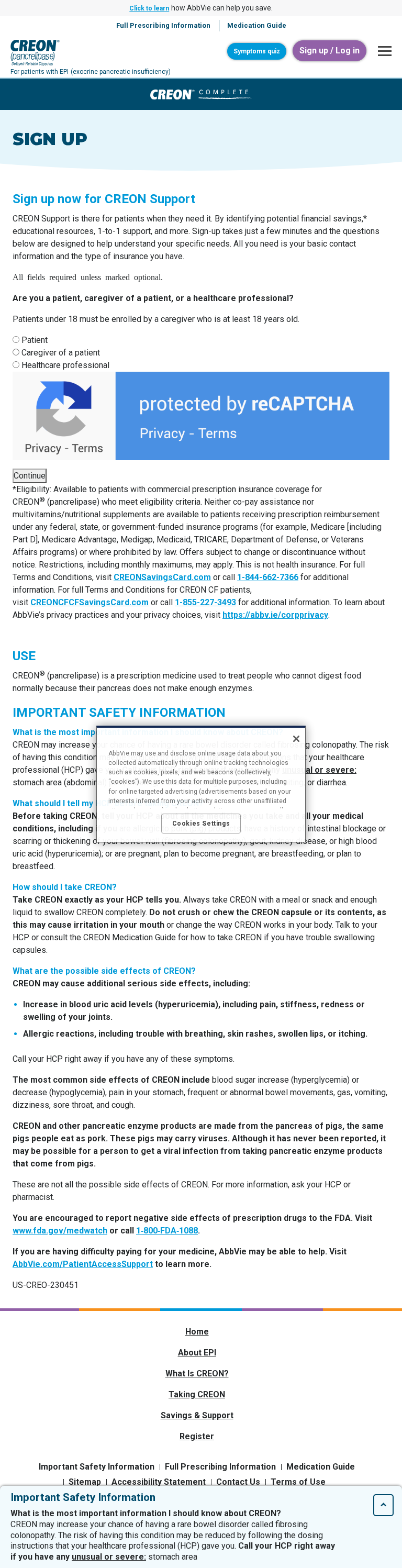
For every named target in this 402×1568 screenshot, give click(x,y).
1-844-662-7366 (267, 577)
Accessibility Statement (158, 1482)
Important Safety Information (96, 1467)
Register (197, 1436)
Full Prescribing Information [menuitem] (163, 25)
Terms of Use (298, 1482)
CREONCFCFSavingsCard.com (89, 602)
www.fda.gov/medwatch (60, 1231)
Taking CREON (197, 1394)
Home (197, 1332)
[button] (382, 51)
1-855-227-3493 (205, 602)
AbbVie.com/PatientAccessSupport (83, 1264)
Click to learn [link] (149, 8)
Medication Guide (320, 1467)
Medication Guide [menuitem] (256, 25)
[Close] (296, 738)
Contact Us (238, 1482)
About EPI (197, 1353)
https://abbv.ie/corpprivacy (275, 615)
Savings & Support (197, 1415)
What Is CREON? (197, 1373)
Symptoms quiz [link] (256, 51)
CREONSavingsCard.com (162, 577)
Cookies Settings (201, 823)
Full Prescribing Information (220, 1467)
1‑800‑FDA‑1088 (167, 1231)
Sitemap (85, 1482)
